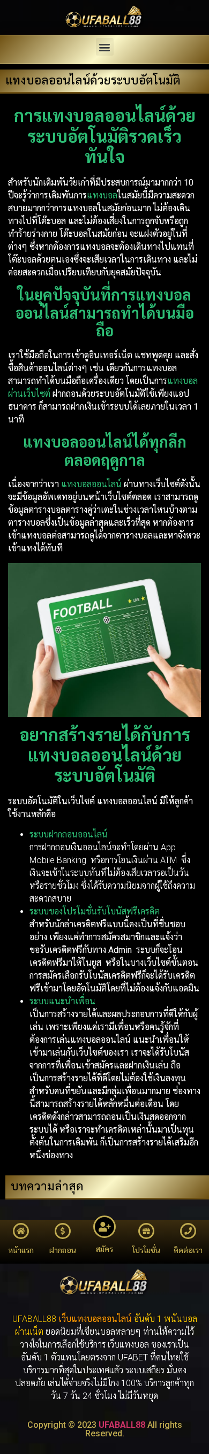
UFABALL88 (122, 1425)
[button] (105, 47)
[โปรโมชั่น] (146, 1231)
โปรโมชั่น (146, 1250)
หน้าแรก (21, 1250)
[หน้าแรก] (21, 1231)
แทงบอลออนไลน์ (101, 1319)
